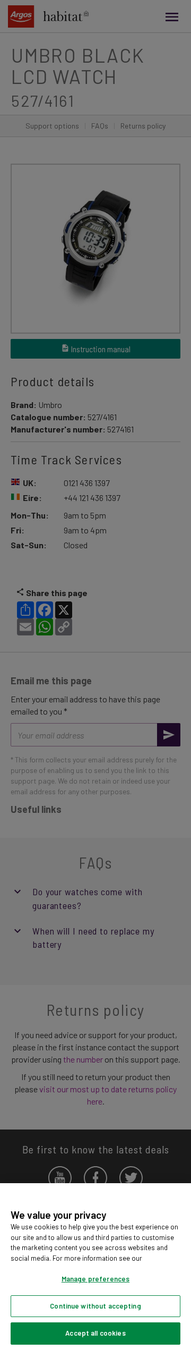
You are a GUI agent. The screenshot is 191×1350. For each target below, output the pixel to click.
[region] (95, 1266)
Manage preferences (95, 1279)
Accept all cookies (95, 1333)
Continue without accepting (95, 1306)
